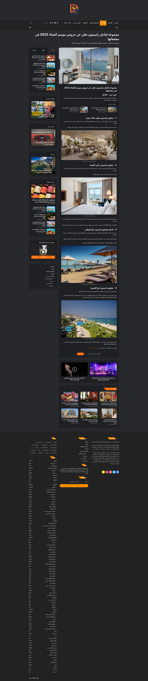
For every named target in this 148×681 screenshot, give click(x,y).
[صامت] (36, 257)
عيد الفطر (53, 504)
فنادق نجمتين (52, 535)
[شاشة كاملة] (33, 257)
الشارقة (55, 477)
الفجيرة (55, 480)
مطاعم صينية (52, 573)
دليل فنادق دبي (54, 450)
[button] (43, 252)
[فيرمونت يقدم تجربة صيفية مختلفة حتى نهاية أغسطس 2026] (112, 109)
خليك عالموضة (53, 640)
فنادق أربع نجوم (51, 523)
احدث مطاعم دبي (44, 444)
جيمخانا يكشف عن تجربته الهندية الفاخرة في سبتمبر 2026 (39, 72)
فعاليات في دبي (53, 452)
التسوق (53, 612)
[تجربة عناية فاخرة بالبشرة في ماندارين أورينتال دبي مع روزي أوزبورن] (108, 413)
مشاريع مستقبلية (48, 278)
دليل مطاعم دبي (45, 450)
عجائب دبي (54, 657)
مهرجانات (53, 516)
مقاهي (53, 590)
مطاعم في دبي (33, 452)
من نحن (51, 281)
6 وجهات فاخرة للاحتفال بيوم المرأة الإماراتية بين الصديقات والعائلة (38, 79)
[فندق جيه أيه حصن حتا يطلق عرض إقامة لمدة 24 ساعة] (88, 413)
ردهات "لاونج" (52, 547)
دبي (31, 447)
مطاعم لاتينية (52, 576)
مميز (55, 664)
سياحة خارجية (53, 652)
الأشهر (43, 50)
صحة (54, 672)
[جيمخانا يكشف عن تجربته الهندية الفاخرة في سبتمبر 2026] (51, 73)
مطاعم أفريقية (52, 554)
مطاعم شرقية (52, 571)
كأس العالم (52, 508)
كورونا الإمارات (53, 662)
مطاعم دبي (40, 452)
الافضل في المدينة (50, 276)
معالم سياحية (52, 626)
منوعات (55, 667)
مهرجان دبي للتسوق (50, 513)
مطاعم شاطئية (52, 568)
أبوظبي (55, 442)
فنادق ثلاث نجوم (51, 528)
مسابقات (53, 470)
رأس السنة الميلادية (51, 492)
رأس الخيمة (54, 645)
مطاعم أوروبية (52, 559)
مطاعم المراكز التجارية (50, 564)
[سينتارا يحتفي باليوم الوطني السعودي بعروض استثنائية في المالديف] (51, 65)
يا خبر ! (116, 27)
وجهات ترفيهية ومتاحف (50, 628)
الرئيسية (116, 22)
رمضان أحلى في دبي (52, 648)
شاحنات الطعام (51, 549)
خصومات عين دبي (77, 22)
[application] (43, 252)
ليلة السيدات (52, 552)
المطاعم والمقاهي (94, 22)
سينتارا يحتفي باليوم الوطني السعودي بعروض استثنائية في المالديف (38, 65)
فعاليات (38, 450)
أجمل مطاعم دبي (48, 442)
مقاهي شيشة (52, 592)
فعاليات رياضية (52, 506)
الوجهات (84, 22)
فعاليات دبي (33, 450)
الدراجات (53, 602)
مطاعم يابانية (52, 588)
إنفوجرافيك (54, 465)
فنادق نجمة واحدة (51, 532)
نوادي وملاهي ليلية (51, 595)
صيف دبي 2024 (67, 22)
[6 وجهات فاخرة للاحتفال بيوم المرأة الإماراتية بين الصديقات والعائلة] (51, 80)
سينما (54, 619)
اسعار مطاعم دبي (53, 447)
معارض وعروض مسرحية (49, 511)
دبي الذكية (54, 643)
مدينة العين (52, 463)
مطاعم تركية (52, 566)
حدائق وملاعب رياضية (50, 614)
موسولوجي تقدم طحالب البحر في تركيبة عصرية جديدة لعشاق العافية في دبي (38, 57)
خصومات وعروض (52, 638)
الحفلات (53, 487)
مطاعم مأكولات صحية (50, 580)
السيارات (53, 604)
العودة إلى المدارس (51, 489)
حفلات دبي (36, 447)
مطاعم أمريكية (52, 556)
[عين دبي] (74, 10)
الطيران (53, 607)
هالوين (53, 518)
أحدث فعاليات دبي (39, 442)
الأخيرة (52, 50)
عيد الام (53, 499)
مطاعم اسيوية (52, 561)
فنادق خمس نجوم (51, 530)
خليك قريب (49, 283)
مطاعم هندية (52, 583)
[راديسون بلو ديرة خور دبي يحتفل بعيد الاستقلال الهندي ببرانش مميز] (69, 396)
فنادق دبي (46, 452)
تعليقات (34, 50)
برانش (53, 542)
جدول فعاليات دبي (44, 447)
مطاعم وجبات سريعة (50, 585)
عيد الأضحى (52, 494)
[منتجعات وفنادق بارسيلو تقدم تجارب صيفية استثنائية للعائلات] (69, 413)
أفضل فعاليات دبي (53, 444)
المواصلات (54, 597)
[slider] (44, 257)
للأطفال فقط (52, 621)
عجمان (55, 659)
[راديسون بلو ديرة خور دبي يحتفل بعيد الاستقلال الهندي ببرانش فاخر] (88, 396)
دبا (54, 482)
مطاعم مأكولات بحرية (50, 578)
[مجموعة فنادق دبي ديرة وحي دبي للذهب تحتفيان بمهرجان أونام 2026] (108, 396)
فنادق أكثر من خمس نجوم (49, 525)
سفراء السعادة (53, 650)
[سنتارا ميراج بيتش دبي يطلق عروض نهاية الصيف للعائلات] (83, 109)
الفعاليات (109, 22)
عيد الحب (53, 501)
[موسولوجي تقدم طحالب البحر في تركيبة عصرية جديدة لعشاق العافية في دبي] (51, 58)
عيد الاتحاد (53, 496)
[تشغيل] (53, 257)
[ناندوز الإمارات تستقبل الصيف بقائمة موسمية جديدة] (51, 88)
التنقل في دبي (52, 600)
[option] (43, 109)
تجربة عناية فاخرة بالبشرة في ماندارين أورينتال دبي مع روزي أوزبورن (110, 421)
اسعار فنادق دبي (35, 444)
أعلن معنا (51, 285)
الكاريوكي (53, 540)
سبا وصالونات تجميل (50, 616)
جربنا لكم (54, 633)
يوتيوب (53, 472)
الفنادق (102, 22)
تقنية (55, 631)
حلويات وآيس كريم (51, 544)
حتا (56, 636)
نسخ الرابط (80, 354)
